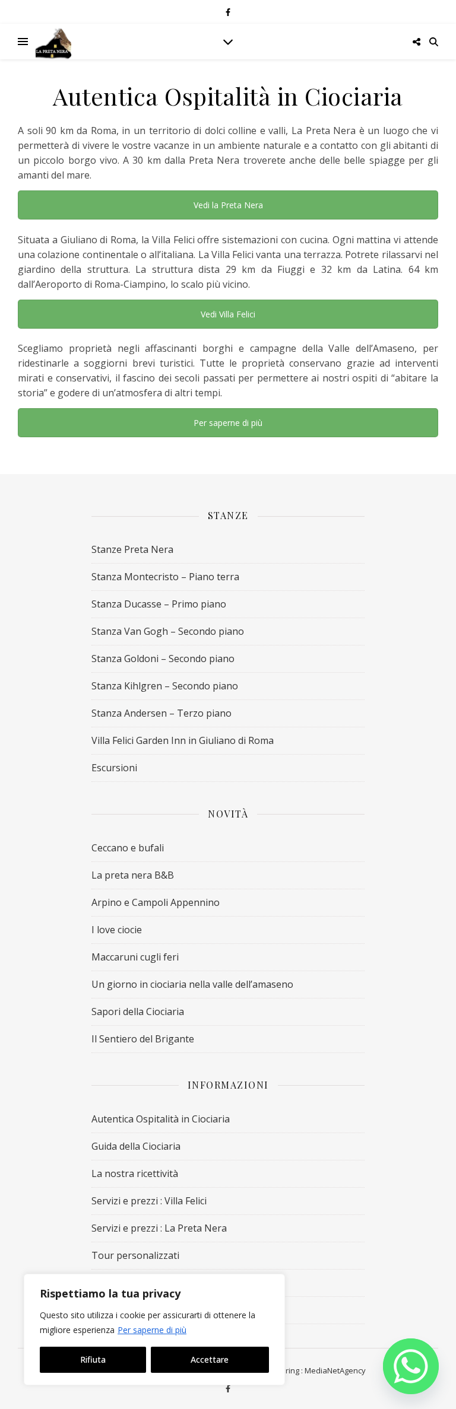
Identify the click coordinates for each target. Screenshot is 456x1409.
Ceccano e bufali (127, 847)
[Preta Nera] (53, 41)
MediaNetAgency (335, 1370)
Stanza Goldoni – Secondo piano (163, 658)
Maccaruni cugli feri (135, 956)
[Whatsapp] (411, 1366)
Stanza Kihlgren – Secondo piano (164, 685)
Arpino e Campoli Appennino (155, 902)
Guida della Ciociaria (135, 1146)
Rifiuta (93, 1359)
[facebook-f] (228, 12)
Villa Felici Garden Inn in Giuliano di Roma (182, 740)
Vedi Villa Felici (228, 314)
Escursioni (114, 767)
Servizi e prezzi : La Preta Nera (159, 1228)
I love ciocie (116, 929)
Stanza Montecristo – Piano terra (165, 576)
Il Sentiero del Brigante (142, 1038)
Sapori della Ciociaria (137, 1011)
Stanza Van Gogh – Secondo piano (167, 631)
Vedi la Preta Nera (228, 205)
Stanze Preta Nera (132, 549)
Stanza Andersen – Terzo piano (161, 713)
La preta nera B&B (132, 875)
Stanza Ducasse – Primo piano (158, 603)
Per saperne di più (152, 1329)
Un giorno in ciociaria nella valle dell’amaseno (192, 984)
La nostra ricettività (134, 1173)
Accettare (210, 1359)
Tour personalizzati (135, 1255)
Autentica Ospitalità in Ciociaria (160, 1118)
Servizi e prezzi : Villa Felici (149, 1200)
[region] (154, 1329)
